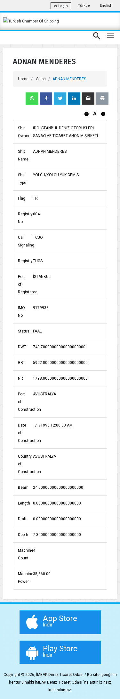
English (106, 6)
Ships (41, 79)
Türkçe (84, 6)
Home (23, 79)
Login (62, 6)
